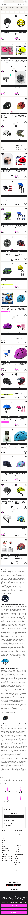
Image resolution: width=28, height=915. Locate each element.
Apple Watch (16, 843)
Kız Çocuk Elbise (17, 858)
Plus (24, 780)
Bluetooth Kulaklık (17, 845)
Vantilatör (16, 868)
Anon (16, 782)
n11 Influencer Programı (7, 860)
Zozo (23, 779)
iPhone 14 (16, 836)
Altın (15, 832)
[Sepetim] (25, 1)
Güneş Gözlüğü (17, 862)
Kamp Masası (17, 876)
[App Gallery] (17, 885)
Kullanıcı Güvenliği (6, 850)
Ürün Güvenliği (5, 852)
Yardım (3, 842)
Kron (19, 779)
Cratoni (7, 780)
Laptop (15, 866)
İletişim (3, 836)
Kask (12, 12)
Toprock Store (3, 780)
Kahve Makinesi (17, 874)
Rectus (8, 782)
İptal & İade (4, 846)
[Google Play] (10, 885)
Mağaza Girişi (14, 813)
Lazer (3, 12)
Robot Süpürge (17, 834)
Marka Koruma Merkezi (7, 832)
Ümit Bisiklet (12, 782)
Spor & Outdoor (7, 7)
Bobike (16, 780)
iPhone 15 (16, 856)
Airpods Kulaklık (17, 839)
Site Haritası (4, 854)
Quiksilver (5, 782)
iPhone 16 (16, 864)
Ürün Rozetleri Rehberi (7, 858)
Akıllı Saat (16, 838)
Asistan (17, 12)
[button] (19, 29)
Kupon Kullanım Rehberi (7, 856)
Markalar (4, 834)
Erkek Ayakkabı (17, 847)
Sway (22, 12)
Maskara (19, 780)
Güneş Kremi (16, 870)
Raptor (26, 779)
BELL (21, 779)
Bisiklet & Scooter (14, 7)
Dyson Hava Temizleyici (19, 872)
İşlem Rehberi (5, 848)
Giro (7, 12)
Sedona (16, 779)
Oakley (13, 779)
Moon (13, 780)
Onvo (22, 780)
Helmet (10, 780)
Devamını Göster (3, 783)
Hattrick (18, 782)
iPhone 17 (16, 860)
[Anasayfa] (1, 7)
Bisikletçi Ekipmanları (23, 7)
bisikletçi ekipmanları (7, 657)
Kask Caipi (23, 782)
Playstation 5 (16, 841)
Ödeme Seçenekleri (6, 844)
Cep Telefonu (17, 851)
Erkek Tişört (16, 849)
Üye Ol (3, 840)
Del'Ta (1, 782)
